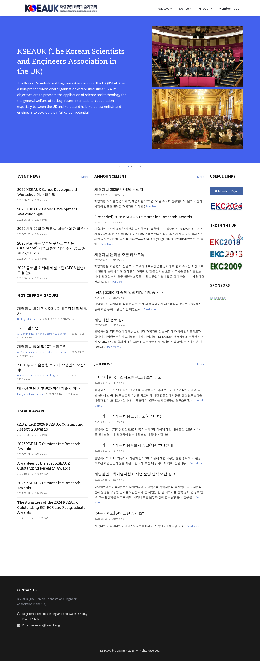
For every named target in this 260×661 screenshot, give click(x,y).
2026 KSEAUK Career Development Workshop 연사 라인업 (47, 192)
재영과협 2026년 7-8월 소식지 (118, 189)
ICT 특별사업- (28, 328)
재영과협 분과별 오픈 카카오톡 (119, 254)
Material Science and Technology (36, 375)
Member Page (229, 8)
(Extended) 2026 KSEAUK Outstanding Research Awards (143, 217)
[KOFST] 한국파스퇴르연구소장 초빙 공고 (128, 377)
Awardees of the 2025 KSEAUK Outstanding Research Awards (43, 466)
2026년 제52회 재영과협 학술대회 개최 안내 (52, 228)
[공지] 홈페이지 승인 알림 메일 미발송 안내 (129, 292)
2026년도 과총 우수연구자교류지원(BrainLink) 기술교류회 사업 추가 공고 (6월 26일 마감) (51, 248)
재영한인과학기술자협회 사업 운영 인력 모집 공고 (134, 474)
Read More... (153, 206)
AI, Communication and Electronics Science (42, 333)
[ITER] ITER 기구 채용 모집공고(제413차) (127, 416)
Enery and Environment (30, 394)
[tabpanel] (130, 89)
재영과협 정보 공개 (109, 319)
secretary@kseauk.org (45, 625)
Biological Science (27, 319)
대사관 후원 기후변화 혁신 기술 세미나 (48, 388)
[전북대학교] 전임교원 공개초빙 (120, 513)
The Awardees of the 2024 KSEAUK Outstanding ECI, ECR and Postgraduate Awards (51, 507)
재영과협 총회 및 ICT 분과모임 (42, 346)
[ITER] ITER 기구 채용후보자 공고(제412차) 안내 (133, 445)
